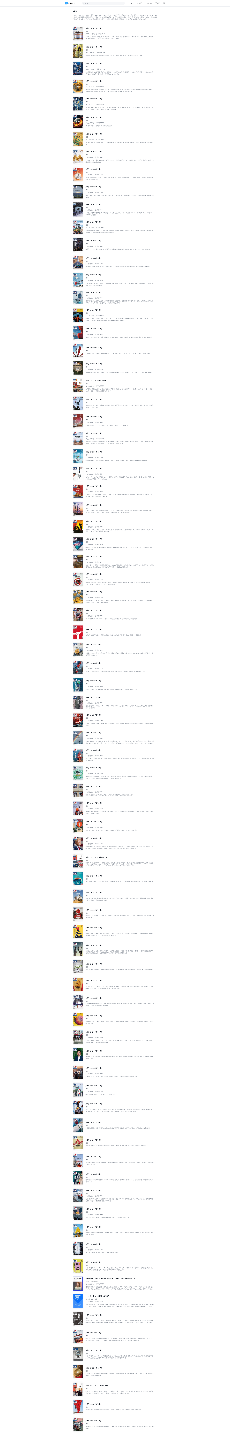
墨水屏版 (150, 3)
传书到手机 (140, 3)
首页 (132, 3)
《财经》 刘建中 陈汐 (92, 1299)
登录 (163, 3)
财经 (87, 31)
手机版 (157, 3)
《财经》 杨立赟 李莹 (92, 1281)
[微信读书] (71, 3)
